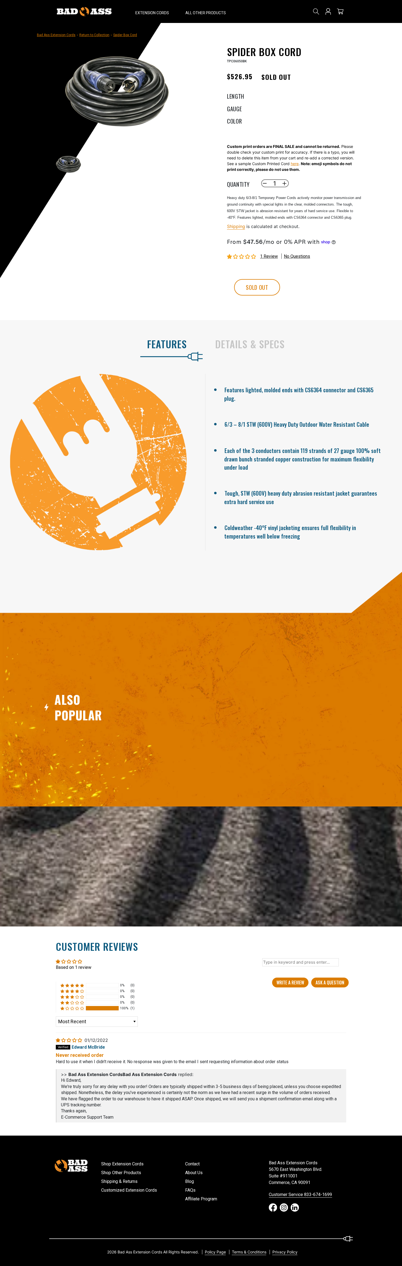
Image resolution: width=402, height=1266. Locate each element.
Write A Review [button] (290, 982)
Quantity (238, 183)
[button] (152, 11)
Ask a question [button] (330, 982)
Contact (192, 1163)
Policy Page (215, 1252)
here (295, 163)
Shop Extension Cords (122, 1163)
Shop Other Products (121, 1172)
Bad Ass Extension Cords (56, 35)
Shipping (236, 226)
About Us (194, 1172)
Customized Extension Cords (129, 1190)
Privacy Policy (285, 1252)
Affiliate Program (201, 1198)
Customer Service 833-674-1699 (300, 1194)
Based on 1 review (73, 967)
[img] (69, 1040)
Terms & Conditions (249, 1252)
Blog (189, 1181)
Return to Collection (94, 35)
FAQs (190, 1190)
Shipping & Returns (119, 1181)
